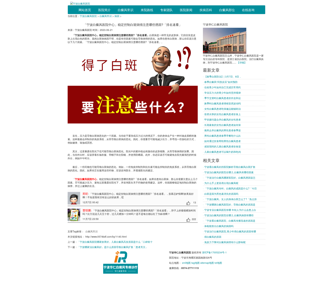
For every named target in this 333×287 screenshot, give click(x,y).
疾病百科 (206, 9)
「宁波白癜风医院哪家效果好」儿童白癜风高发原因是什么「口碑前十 (115, 241)
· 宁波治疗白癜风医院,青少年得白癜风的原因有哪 (229, 231)
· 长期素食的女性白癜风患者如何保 (222, 125)
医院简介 (104, 9)
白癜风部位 (227, 9)
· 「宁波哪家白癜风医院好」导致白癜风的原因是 (229, 204)
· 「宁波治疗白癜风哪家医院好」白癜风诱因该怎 (229, 177)
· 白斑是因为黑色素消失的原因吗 (220, 193)
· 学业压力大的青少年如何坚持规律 (222, 92)
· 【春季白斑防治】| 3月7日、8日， (222, 76)
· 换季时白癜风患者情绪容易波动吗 (222, 103)
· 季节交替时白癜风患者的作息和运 (222, 98)
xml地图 (186, 262)
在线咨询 (248, 9)
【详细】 (242, 62)
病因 (116, 16)
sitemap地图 (207, 262)
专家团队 (166, 9)
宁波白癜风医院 (88, 16)
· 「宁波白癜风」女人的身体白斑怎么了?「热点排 (230, 199)
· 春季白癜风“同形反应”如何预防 (220, 82)
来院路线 (147, 9)
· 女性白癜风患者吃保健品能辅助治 (222, 108)
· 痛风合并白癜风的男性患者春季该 (222, 130)
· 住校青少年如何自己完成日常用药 (222, 87)
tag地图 (195, 262)
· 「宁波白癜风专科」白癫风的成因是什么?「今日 (230, 188)
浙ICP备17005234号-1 (214, 252)
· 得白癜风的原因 (212, 236)
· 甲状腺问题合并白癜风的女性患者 (222, 119)
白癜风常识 (125, 9)
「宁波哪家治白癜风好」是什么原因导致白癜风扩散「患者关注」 (112, 247)
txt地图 (218, 262)
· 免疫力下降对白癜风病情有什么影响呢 (224, 242)
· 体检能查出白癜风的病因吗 (218, 226)
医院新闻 (186, 9)
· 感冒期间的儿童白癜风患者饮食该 (222, 146)
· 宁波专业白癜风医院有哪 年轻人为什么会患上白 (229, 210)
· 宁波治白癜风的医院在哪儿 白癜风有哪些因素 (228, 172)
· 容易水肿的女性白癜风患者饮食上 (222, 114)
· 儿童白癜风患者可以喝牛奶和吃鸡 (222, 151)
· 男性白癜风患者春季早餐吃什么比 (222, 135)
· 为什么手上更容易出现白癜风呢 (220, 183)
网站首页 (85, 9)
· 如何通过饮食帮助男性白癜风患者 (222, 141)
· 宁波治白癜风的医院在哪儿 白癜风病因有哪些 (228, 215)
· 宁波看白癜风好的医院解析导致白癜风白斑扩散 (229, 167)
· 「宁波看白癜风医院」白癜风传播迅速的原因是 (229, 220)
